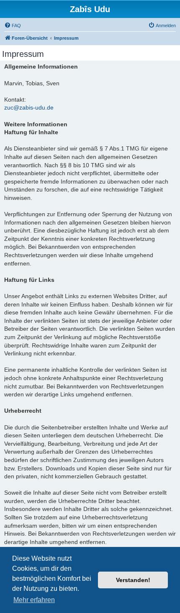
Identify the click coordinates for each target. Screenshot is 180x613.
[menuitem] (12, 25)
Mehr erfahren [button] (34, 599)
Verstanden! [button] (133, 580)
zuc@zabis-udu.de (29, 107)
